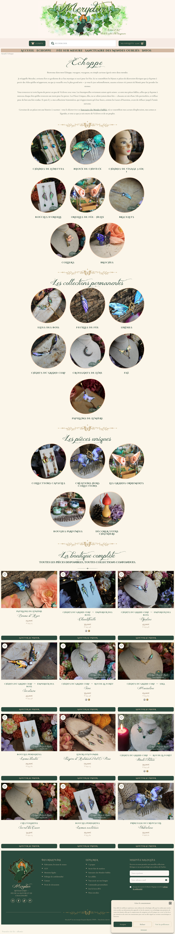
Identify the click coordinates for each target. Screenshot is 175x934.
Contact (47, 881)
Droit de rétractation (51, 885)
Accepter (123, 924)
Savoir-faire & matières (96, 868)
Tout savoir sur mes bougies (98, 881)
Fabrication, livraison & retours (55, 864)
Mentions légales (50, 873)
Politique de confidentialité (53, 877)
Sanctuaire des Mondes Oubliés (112, 50)
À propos (91, 864)
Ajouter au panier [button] (29, 638)
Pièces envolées (93, 893)
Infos (146, 50)
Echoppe (44, 50)
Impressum (144, 930)
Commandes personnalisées (98, 885)
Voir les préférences (162, 924)
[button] (170, 903)
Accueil (27, 50)
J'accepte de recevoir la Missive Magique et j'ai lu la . (150, 888)
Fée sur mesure (69, 50)
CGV (46, 868)
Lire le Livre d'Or (94, 889)
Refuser (142, 924)
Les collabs (92, 877)
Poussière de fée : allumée (12, 931)
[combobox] (82, 43)
